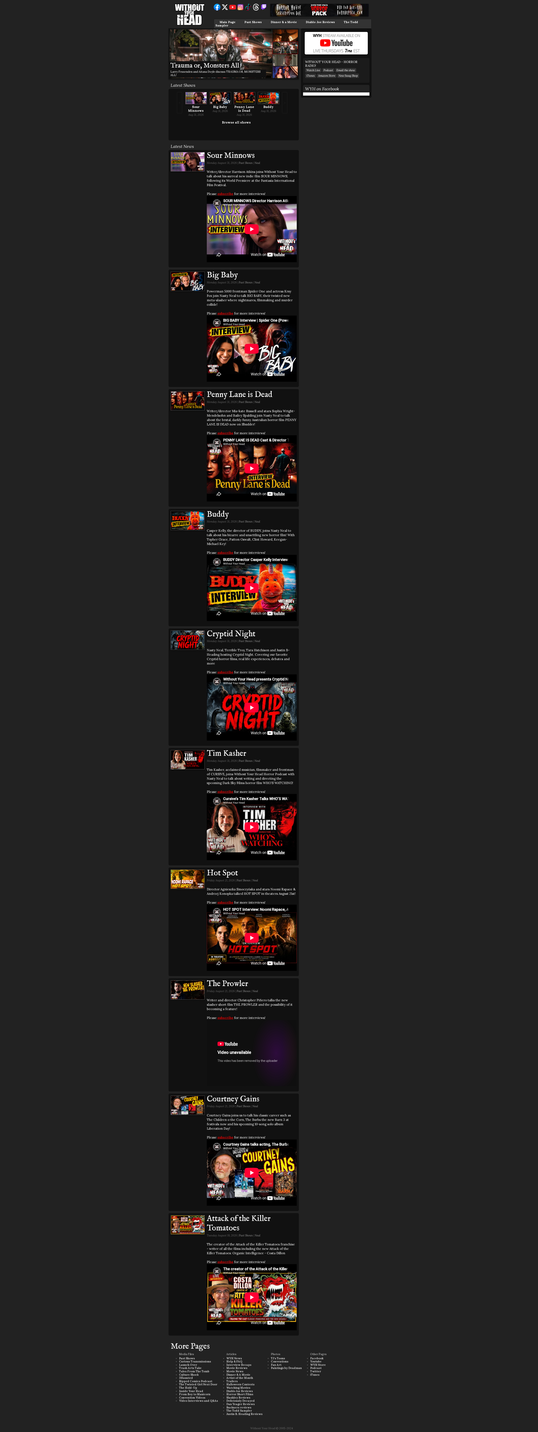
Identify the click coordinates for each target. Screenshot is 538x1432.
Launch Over (188, 1365)
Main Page (227, 22)
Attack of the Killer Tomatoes (238, 1223)
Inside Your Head (191, 1391)
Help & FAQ (234, 1361)
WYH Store (318, 1365)
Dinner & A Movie (238, 1375)
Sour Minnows (196, 109)
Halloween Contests (240, 1384)
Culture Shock (189, 1375)
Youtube (316, 1361)
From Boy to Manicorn (194, 1394)
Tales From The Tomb (194, 1371)
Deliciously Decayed (240, 1401)
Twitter (315, 1371)
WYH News (234, 1358)
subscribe (225, 194)
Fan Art (276, 1365)
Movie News (234, 1371)
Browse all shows (236, 122)
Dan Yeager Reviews (240, 1404)
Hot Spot (222, 873)
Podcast (328, 70)
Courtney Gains (233, 1099)
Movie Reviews (236, 1368)
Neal (257, 163)
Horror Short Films (239, 1394)
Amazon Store (326, 76)
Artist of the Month (239, 1378)
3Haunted (186, 1378)
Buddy (268, 107)
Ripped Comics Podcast (195, 1381)
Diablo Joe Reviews (320, 22)
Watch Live (313, 70)
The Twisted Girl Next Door (198, 1384)
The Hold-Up (188, 1388)
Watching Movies (238, 1388)
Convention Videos (192, 1397)
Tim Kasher (226, 754)
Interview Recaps (238, 1365)
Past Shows (253, 22)
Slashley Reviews (238, 1397)
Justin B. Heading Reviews (244, 1414)
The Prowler (227, 984)
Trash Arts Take (190, 1368)
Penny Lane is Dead (244, 109)
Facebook (316, 1358)
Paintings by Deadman (286, 1368)
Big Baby (220, 107)
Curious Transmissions (195, 1361)
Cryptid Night (231, 634)
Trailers (232, 1381)
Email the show (345, 70)
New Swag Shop (348, 76)
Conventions (279, 1361)
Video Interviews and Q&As (198, 1401)
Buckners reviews (238, 1407)
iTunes (310, 76)
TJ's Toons (278, 1358)
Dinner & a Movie (284, 22)
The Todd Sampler (239, 1410)
